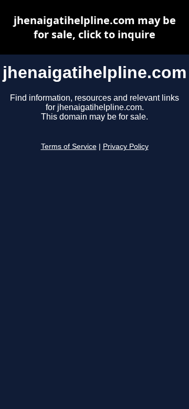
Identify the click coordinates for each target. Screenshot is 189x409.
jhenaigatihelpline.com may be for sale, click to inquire (95, 27)
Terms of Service (69, 146)
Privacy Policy (126, 146)
